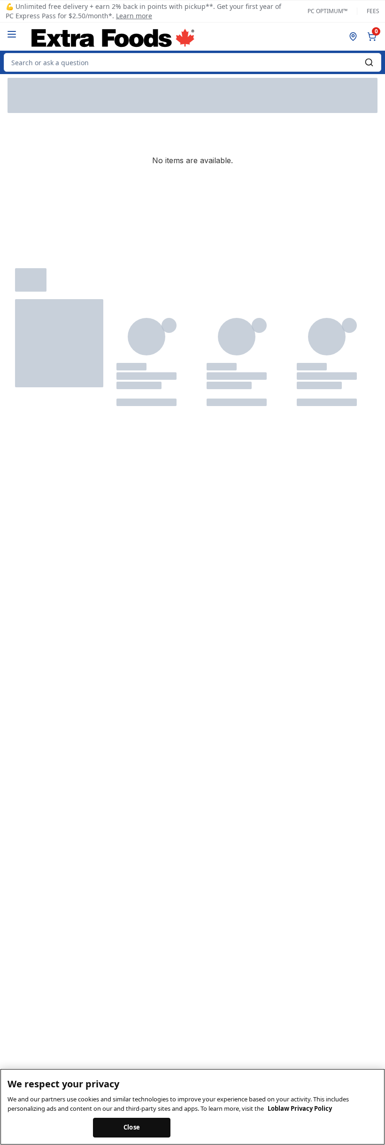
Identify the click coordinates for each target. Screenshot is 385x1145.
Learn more (134, 15)
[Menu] (11, 34)
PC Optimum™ (327, 11)
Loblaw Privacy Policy (300, 1108)
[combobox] (192, 62)
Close (131, 1127)
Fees (373, 11)
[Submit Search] (369, 62)
